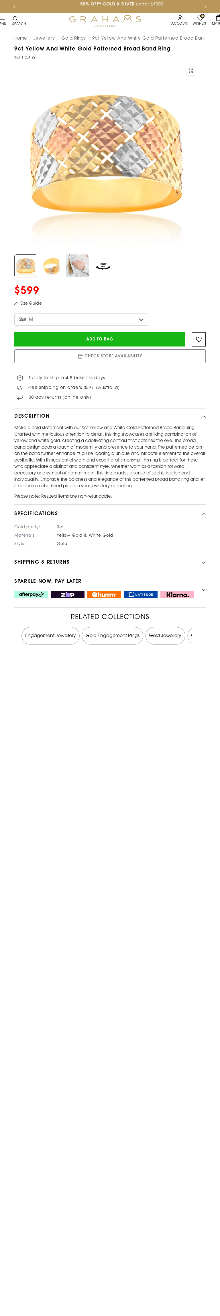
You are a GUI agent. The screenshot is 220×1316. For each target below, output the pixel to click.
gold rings (73, 38)
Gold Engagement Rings (113, 636)
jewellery (44, 38)
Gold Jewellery (165, 636)
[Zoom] (190, 70)
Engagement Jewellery (50, 636)
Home (20, 38)
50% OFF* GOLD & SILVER (95, 4)
